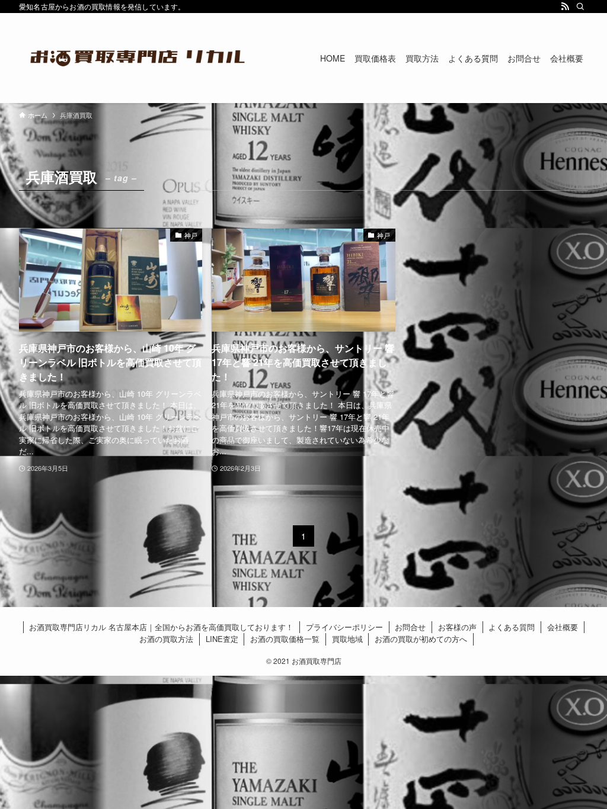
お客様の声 (457, 627)
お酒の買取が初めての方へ (421, 638)
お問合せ (410, 627)
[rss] (565, 6)
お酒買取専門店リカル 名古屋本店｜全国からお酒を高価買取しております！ (161, 627)
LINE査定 (222, 638)
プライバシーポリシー (344, 627)
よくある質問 (511, 627)
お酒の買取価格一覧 (285, 638)
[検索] (580, 6)
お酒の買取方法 (166, 638)
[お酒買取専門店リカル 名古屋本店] (137, 58)
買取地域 (347, 638)
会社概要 (562, 627)
